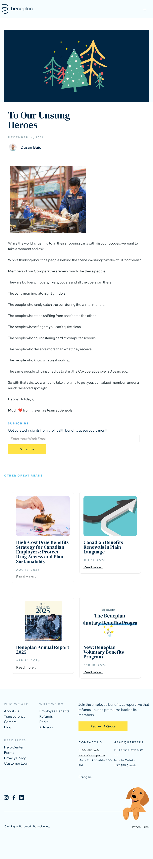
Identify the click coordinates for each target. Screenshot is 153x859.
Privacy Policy (15, 758)
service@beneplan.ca (91, 755)
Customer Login (16, 763)
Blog (7, 727)
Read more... (26, 577)
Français (85, 777)
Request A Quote (103, 726)
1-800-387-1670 (88, 749)
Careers (10, 722)
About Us (11, 711)
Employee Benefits (54, 711)
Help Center (14, 747)
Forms (9, 752)
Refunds (46, 716)
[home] (17, 9)
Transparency (14, 716)
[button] (145, 10)
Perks (43, 722)
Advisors (46, 727)
